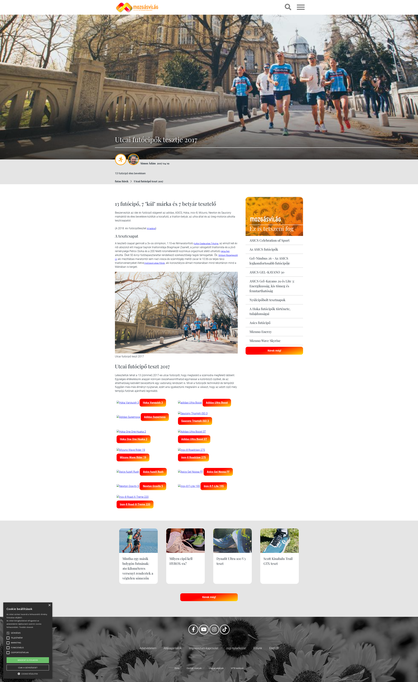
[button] (28, 673)
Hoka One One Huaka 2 (133, 439)
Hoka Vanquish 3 (153, 402)
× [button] (49, 605)
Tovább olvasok (26, 627)
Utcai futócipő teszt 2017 (148, 181)
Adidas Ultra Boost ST (194, 439)
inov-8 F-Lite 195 (214, 486)
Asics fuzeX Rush (153, 471)
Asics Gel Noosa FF (218, 471)
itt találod (151, 228)
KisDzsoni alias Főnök (154, 263)
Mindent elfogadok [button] (28, 660)
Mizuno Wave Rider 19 (133, 457)
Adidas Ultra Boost (217, 402)
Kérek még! (274, 350)
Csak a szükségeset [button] (27, 667)
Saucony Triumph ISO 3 (195, 420)
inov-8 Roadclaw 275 (193, 457)
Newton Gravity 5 (153, 486)
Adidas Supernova (155, 417)
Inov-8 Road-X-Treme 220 (135, 504)
